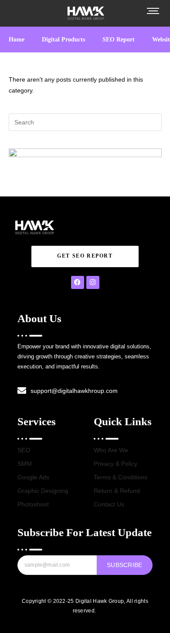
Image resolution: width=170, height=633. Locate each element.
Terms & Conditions (120, 477)
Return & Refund (117, 490)
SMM (24, 463)
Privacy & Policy (115, 463)
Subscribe (125, 564)
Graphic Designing (42, 490)
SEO (23, 450)
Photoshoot (33, 504)
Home (16, 39)
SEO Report (118, 39)
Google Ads (33, 477)
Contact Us (109, 504)
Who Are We (111, 450)
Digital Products (63, 39)
